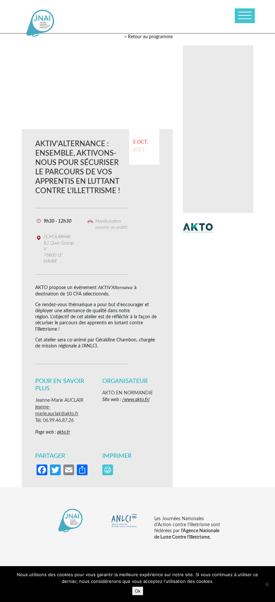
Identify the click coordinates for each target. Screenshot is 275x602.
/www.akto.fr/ (136, 399)
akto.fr (63, 432)
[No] (266, 584)
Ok (138, 591)
